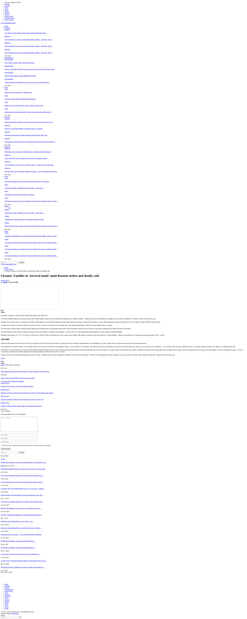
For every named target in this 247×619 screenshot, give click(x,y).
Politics (7, 206)
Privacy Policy (9, 20)
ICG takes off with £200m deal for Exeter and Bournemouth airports (25, 33)
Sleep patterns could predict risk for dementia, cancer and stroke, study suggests (25, 371)
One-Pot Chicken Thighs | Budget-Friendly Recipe (20, 99)
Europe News (9, 16)
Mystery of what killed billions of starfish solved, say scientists (24, 128)
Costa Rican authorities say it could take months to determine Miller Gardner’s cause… (31, 236)
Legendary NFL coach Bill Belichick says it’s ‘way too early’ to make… (23, 488)
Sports (6, 231)
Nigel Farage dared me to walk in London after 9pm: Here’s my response (27, 181)
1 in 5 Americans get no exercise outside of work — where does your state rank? (29, 165)
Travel (6, 9)
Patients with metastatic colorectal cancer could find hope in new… (21, 508)
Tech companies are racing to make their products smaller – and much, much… (29, 39)
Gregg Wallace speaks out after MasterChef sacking (20, 76)
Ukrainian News (10, 18)
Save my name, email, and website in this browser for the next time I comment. (27, 445)
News (6, 176)
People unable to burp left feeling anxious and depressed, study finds (21, 495)
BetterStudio (15, 613)
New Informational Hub (8, 23)
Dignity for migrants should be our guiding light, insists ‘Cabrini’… (21, 528)
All (9, 208)
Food (6, 87)
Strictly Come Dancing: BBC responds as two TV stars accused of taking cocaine (29, 69)
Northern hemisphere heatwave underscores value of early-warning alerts (23, 469)
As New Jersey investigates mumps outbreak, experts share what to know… (24, 561)
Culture (7, 14)
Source (3, 358)
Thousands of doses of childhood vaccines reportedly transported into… (22, 567)
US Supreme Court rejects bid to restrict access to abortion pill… (20, 554)
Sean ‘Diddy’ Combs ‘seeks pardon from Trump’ (19, 63)
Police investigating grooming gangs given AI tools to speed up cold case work (29, 122)
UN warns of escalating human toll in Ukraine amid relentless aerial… (22, 475)
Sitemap (7, 4)
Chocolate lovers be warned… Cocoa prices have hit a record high (21, 534)
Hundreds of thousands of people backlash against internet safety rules (26, 135)
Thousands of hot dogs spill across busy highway (20, 194)
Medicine (7, 147)
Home (6, 26)
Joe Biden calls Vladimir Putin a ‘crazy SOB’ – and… (17, 521)
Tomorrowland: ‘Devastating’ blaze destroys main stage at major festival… (27, 82)
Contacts (7, 6)
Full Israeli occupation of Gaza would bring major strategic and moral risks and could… (31, 201)
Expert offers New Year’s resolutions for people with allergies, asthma (26, 158)
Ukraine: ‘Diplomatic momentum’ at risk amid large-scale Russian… (21, 515)
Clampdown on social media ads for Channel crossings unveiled (24, 219)
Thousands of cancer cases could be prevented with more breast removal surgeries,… (30, 142)
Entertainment (9, 58)
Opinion (7, 13)
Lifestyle (7, 117)
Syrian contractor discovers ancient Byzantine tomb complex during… (22, 482)
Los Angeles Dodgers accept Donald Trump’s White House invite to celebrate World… (31, 242)
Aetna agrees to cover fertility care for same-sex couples (18, 378)
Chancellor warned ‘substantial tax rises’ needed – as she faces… (24, 188)
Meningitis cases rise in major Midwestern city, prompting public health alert (28, 152)
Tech (6, 7)
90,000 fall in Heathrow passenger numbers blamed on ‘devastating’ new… (24, 462)
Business (7, 28)
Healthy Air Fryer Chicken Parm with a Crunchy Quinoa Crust (24, 105)
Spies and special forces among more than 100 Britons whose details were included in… (31, 226)
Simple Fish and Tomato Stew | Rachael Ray (18, 92)
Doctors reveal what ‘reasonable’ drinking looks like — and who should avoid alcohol (31, 171)
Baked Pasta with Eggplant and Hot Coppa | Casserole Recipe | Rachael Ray (28, 112)
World (6, 11)
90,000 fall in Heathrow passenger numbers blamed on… (18, 541)
